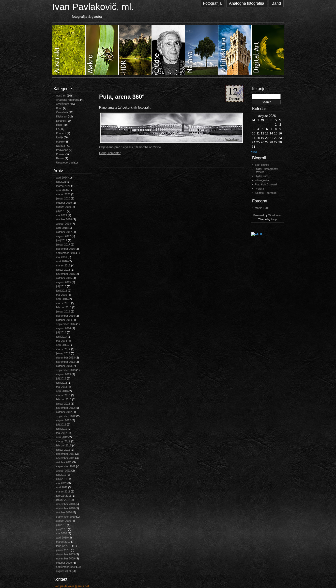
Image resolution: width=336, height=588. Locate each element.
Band (276, 3)
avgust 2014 (63, 328)
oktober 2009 (64, 562)
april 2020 (62, 190)
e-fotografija (262, 180)
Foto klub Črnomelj (266, 184)
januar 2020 (63, 198)
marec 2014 (63, 349)
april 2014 (62, 344)
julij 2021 (61, 181)
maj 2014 (61, 340)
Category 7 (268, 50)
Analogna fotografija (246, 3)
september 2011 (65, 466)
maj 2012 (61, 432)
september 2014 (66, 324)
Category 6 (235, 50)
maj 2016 (61, 257)
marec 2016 (63, 265)
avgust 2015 (63, 282)
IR (57, 129)
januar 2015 (63, 311)
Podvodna (62, 149)
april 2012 (62, 437)
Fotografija (212, 3)
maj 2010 (61, 533)
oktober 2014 (64, 319)
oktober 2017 (64, 231)
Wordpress (275, 215)
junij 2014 (61, 336)
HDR (59, 124)
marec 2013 (63, 395)
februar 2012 (63, 445)
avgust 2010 (63, 520)
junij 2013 (61, 382)
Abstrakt (61, 95)
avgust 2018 (63, 223)
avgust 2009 (63, 571)
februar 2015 (63, 307)
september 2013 (66, 370)
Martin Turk (262, 207)
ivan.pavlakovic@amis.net (71, 586)
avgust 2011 (63, 470)
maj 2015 (61, 294)
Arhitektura (62, 103)
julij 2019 (61, 211)
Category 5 (201, 50)
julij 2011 (61, 474)
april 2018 (62, 227)
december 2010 (65, 504)
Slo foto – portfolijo (265, 192)
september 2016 (66, 252)
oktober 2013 (64, 365)
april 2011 (61, 487)
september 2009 (66, 566)
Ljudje (59, 137)
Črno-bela (62, 112)
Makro (60, 141)
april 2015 (62, 298)
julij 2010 (61, 524)
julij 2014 (61, 332)
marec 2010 (63, 541)
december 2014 (65, 315)
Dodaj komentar (110, 153)
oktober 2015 (64, 278)
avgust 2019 (63, 206)
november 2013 (65, 361)
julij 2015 (61, 286)
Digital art (61, 116)
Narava (60, 145)
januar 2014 (63, 353)
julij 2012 (61, 424)
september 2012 (66, 416)
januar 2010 (63, 550)
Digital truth (261, 176)
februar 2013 (63, 399)
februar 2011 (63, 495)
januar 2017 (63, 244)
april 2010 (62, 537)
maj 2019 (61, 215)
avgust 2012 (63, 420)
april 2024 (62, 177)
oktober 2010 (64, 512)
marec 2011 (63, 491)
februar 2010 (63, 545)
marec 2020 (63, 194)
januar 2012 (63, 449)
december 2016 (65, 248)
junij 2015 (61, 290)
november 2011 (65, 458)
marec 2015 (63, 303)
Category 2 (102, 50)
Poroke (60, 154)
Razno (60, 158)
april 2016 (62, 261)
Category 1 (69, 50)
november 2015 (65, 273)
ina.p (274, 219)
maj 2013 (61, 386)
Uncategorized (65, 162)
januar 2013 (63, 403)
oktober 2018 (64, 219)
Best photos (262, 164)
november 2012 (65, 407)
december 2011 (65, 453)
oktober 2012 (64, 411)
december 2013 (65, 357)
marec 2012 (63, 441)
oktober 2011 (64, 462)
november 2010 (65, 508)
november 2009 (65, 558)
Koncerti (61, 133)
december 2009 (65, 554)
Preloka (259, 188)
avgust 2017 (63, 236)
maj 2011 (61, 483)
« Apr (254, 151)
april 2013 (62, 391)
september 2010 (66, 516)
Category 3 (135, 50)
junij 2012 (61, 428)
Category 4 (168, 50)
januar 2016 (63, 269)
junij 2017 (61, 240)
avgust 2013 (63, 374)
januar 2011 (63, 499)
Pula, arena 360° (121, 96)
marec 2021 (63, 185)
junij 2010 (61, 529)
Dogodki (61, 120)
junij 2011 (61, 478)
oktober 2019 (64, 202)
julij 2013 (61, 378)
